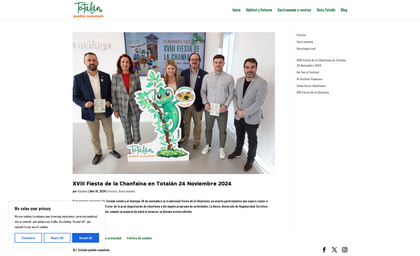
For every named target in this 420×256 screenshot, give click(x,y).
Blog (344, 10)
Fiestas (112, 191)
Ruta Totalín (326, 10)
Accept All (85, 237)
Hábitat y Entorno (259, 10)
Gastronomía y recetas (294, 10)
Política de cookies (139, 238)
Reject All (57, 237)
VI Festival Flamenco (309, 78)
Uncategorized (306, 48)
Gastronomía (127, 191)
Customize (28, 237)
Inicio (236, 10)
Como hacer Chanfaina (311, 85)
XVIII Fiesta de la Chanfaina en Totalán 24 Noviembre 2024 (152, 183)
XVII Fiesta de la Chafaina (313, 92)
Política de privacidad (107, 238)
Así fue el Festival (308, 72)
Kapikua (83, 191)
